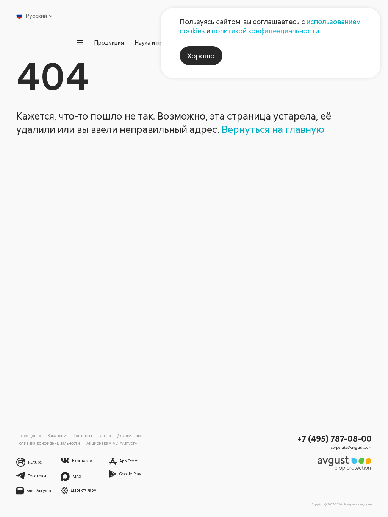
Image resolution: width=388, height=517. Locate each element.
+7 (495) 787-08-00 (334, 438)
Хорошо (201, 55)
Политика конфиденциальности (48, 443)
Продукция (109, 42)
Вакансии (56, 435)
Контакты (82, 435)
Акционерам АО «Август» (111, 443)
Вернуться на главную (273, 129)
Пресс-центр (28, 435)
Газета (105, 435)
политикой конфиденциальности (265, 30)
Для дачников (130, 435)
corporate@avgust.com (351, 447)
